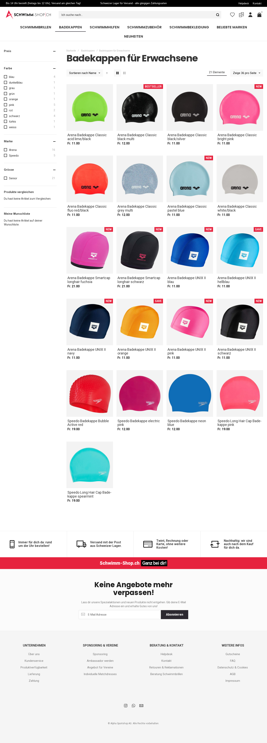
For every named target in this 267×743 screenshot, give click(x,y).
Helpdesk (243, 3)
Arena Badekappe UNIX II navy (89, 322)
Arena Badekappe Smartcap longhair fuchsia (89, 250)
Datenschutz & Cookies (233, 667)
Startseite (71, 50)
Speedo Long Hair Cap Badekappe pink (240, 393)
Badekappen (88, 50)
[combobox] (140, 14)
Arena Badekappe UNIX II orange (139, 322)
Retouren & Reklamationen (166, 667)
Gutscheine (233, 654)
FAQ (232, 661)
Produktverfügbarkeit (34, 667)
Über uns (34, 654)
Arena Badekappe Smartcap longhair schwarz (139, 250)
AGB (233, 674)
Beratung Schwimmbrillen (166, 674)
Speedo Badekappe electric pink (139, 393)
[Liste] (124, 73)
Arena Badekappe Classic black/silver (190, 107)
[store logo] (28, 14)
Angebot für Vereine (100, 667)
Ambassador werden (100, 661)
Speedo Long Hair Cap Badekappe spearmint (89, 465)
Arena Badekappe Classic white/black (240, 179)
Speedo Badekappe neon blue (190, 393)
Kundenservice (34, 661)
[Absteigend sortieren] (106, 73)
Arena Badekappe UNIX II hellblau (240, 250)
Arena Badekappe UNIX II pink (190, 322)
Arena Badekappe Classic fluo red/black (89, 179)
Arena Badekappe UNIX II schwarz (240, 322)
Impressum (232, 681)
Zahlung (34, 681)
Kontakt (257, 3)
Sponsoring (100, 654)
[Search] (217, 14)
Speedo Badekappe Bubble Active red (89, 393)
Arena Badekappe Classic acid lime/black (89, 107)
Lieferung (34, 674)
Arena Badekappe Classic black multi (139, 107)
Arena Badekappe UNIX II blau (190, 250)
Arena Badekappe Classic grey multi (139, 179)
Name (93, 73)
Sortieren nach (78, 73)
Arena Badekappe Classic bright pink (240, 107)
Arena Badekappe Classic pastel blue (190, 179)
